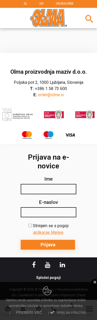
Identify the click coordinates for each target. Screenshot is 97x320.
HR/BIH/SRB (64, 3)
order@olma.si (51, 94)
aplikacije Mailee (48, 232)
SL (25, 3)
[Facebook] (34, 265)
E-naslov (48, 202)
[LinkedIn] (62, 265)
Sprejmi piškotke (71, 313)
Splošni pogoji (48, 278)
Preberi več (29, 312)
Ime (48, 179)
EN (41, 3)
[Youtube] (48, 265)
